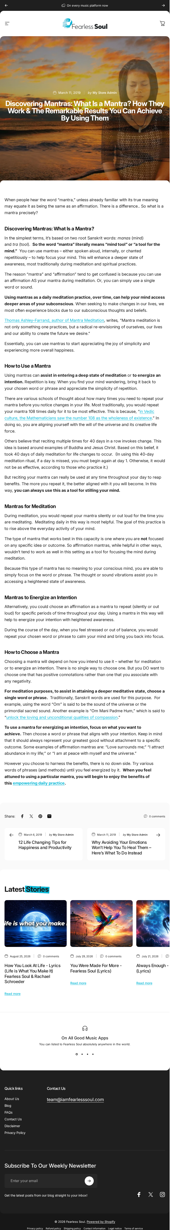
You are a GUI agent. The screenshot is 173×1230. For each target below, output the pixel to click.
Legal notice (115, 1228)
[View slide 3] (87, 1054)
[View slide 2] (82, 1054)
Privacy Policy (15, 1133)
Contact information (94, 1228)
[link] (75, 1099)
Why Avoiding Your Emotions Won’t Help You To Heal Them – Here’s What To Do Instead (121, 848)
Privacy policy (35, 1228)
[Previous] (6, 5)
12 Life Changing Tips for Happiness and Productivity (45, 845)
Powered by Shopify (101, 1221)
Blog (8, 1105)
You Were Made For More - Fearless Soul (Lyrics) (96, 968)
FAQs (9, 1112)
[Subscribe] (89, 1180)
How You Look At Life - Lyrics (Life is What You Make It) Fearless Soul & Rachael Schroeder (32, 973)
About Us (12, 1099)
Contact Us (13, 1119)
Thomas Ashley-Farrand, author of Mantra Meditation (54, 320)
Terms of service (133, 1228)
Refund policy (53, 1228)
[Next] (163, 5)
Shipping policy (72, 1228)
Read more (12, 994)
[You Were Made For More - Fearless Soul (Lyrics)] (101, 923)
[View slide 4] (93, 1054)
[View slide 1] (77, 1054)
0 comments (157, 816)
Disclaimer (12, 1126)
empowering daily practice (39, 783)
